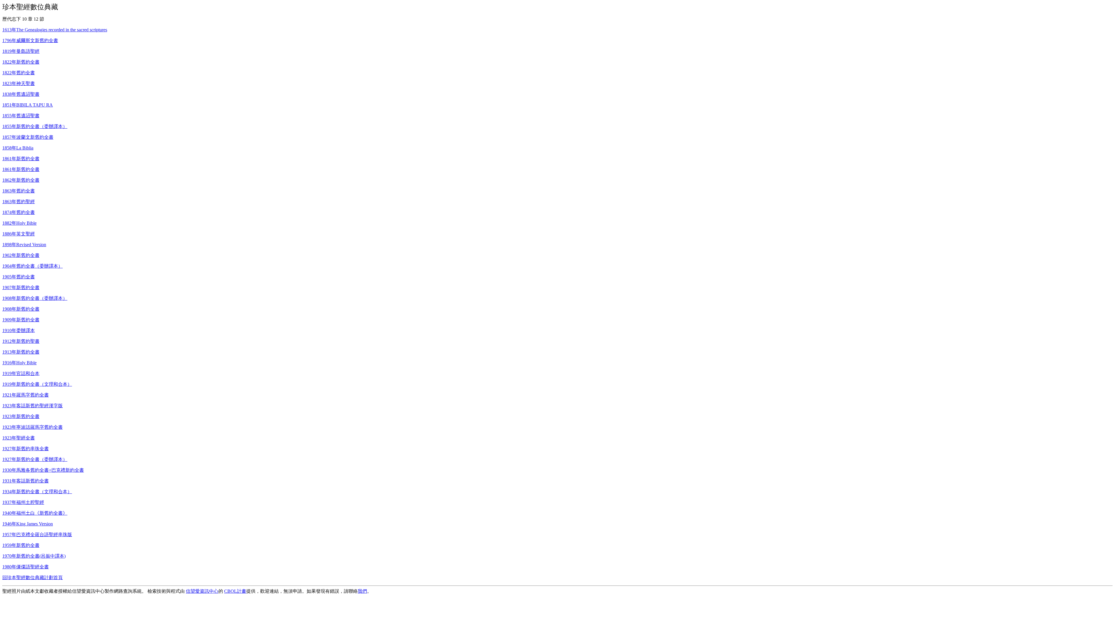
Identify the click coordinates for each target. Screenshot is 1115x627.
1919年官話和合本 (20, 373)
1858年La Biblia (17, 147)
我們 (362, 591)
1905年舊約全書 (18, 276)
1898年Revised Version (24, 244)
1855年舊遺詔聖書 (20, 115)
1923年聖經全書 (18, 437)
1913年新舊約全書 (20, 351)
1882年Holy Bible (19, 223)
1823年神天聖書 (18, 83)
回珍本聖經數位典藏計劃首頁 (32, 577)
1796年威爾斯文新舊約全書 (30, 40)
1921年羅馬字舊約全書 (25, 394)
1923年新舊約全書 (20, 416)
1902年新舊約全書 (20, 255)
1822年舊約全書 (18, 72)
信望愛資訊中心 (202, 591)
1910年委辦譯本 (18, 330)
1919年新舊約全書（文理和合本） (37, 384)
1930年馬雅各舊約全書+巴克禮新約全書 (43, 470)
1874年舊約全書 (18, 212)
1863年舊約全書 (18, 190)
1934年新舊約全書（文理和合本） (37, 491)
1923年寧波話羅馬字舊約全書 (32, 427)
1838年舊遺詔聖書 (20, 94)
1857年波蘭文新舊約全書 (27, 137)
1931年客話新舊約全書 (25, 480)
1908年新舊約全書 (20, 309)
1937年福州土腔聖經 (23, 502)
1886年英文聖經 (18, 233)
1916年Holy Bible (19, 362)
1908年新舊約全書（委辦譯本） (34, 298)
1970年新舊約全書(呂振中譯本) (34, 556)
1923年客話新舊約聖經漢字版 (32, 405)
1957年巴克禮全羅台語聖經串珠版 (37, 534)
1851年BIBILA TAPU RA (27, 104)
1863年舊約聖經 (18, 201)
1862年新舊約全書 (20, 180)
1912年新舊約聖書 (20, 341)
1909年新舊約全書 (20, 319)
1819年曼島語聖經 (20, 51)
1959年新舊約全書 (20, 545)
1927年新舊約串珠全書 (25, 448)
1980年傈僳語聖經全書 (25, 566)
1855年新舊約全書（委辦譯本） (34, 126)
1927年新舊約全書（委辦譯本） (34, 459)
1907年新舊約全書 (20, 287)
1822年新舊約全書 (20, 62)
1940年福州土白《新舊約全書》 (34, 513)
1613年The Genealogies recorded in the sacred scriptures (54, 29)
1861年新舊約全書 (20, 158)
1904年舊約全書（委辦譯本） (32, 266)
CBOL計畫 (235, 591)
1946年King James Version (27, 523)
